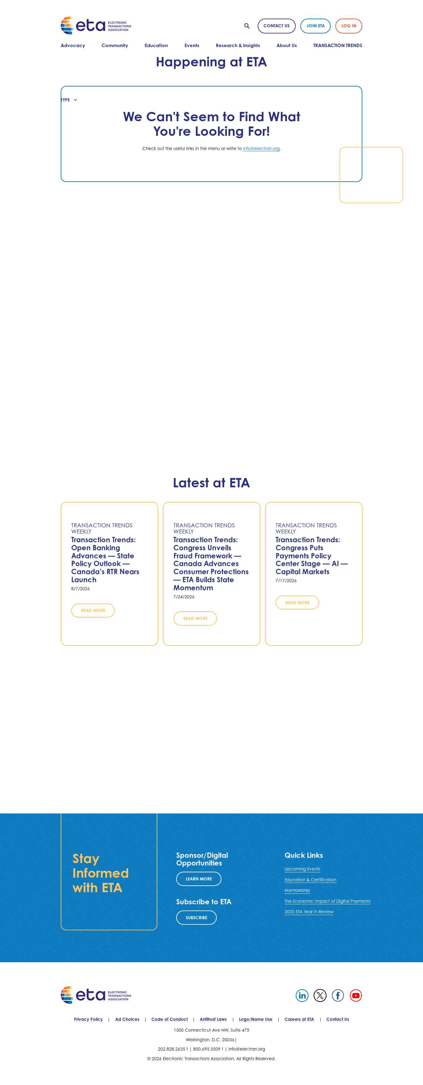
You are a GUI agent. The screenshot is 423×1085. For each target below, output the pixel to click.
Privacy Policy (88, 1019)
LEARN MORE (199, 878)
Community (115, 45)
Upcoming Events (302, 868)
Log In (349, 25)
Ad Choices (127, 1019)
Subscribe (196, 917)
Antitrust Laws (213, 1019)
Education (156, 45)
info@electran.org (261, 148)
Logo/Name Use (256, 1019)
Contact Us (277, 25)
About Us (287, 45)
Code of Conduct (169, 1019)
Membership (297, 890)
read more (93, 610)
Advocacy (73, 45)
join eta (316, 25)
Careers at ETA (299, 1019)
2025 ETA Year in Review (309, 911)
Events (192, 45)
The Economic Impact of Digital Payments (327, 901)
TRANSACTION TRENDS (337, 45)
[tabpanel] (212, 134)
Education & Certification (310, 879)
